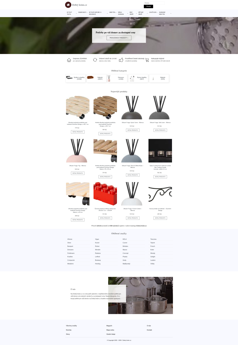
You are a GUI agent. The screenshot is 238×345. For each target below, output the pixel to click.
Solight (152, 256)
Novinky (68, 330)
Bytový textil (69, 13)
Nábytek (112, 12)
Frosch (152, 246)
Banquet (70, 246)
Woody (152, 253)
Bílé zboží (131, 13)
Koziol (97, 243)
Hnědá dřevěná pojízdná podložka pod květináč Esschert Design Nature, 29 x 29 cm (105, 167)
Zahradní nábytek (162, 13)
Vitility (152, 264)
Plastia (125, 256)
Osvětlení (152, 12)
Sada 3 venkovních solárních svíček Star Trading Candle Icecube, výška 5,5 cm (160, 167)
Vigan (97, 239)
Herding (97, 264)
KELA (125, 239)
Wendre (97, 249)
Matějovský (126, 264)
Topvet (152, 243)
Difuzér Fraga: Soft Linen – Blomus (160, 122)
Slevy (68, 334)
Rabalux (98, 253)
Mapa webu (110, 330)
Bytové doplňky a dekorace (95, 13)
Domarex (70, 249)
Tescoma (153, 239)
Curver (125, 243)
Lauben (152, 260)
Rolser (97, 246)
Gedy (124, 260)
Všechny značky (71, 326)
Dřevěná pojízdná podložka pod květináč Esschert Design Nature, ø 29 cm (77, 210)
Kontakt (149, 330)
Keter (152, 249)
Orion (69, 243)
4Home (69, 239)
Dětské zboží (140, 13)
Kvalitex (70, 256)
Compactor (71, 260)
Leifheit (97, 256)
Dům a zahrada (121, 13)
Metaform (70, 264)
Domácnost (82, 12)
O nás (149, 326)
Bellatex (125, 246)
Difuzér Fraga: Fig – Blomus (77, 165)
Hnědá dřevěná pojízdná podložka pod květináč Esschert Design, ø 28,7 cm (105, 124)
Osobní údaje (110, 334)
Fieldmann (70, 253)
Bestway (98, 260)
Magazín (109, 326)
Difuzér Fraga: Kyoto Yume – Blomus (133, 122)
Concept (125, 253)
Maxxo (125, 249)
